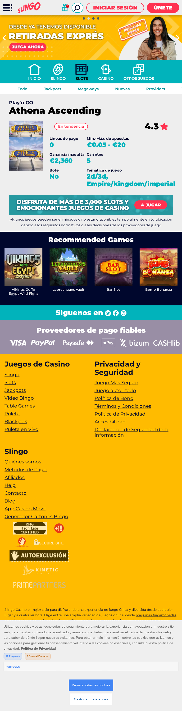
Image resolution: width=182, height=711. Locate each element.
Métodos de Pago (26, 469)
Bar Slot (113, 289)
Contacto (16, 493)
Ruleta (12, 414)
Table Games (20, 406)
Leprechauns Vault (68, 289)
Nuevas (122, 89)
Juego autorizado (115, 390)
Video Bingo (19, 398)
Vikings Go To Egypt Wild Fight (23, 291)
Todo (22, 89)
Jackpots (52, 89)
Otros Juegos (138, 78)
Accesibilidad (110, 422)
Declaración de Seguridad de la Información (131, 432)
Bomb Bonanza (158, 289)
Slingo (58, 78)
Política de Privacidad (120, 414)
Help (10, 485)
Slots (82, 78)
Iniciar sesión (115, 8)
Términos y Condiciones (123, 406)
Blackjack (16, 421)
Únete (163, 8)
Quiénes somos (23, 462)
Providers (155, 89)
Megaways (88, 89)
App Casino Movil (25, 509)
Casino (106, 78)
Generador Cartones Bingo (36, 516)
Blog (10, 501)
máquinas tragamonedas (156, 615)
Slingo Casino (16, 609)
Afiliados (15, 477)
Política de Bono (114, 398)
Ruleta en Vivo (21, 429)
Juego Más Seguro (116, 382)
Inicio (34, 78)
